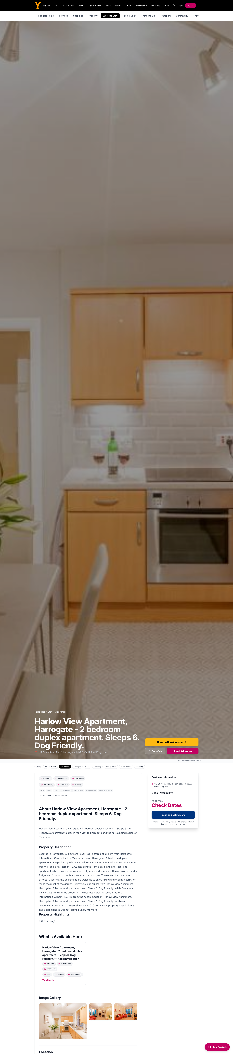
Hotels (53, 767)
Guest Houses (126, 767)
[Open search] (174, 5)
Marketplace (141, 5)
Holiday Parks (110, 767)
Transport (165, 15)
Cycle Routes (95, 5)
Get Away (155, 5)
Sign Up (190, 5)
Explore (46, 5)
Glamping (139, 767)
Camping (97, 767)
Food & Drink (69, 5)
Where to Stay (110, 15)
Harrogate (40, 711)
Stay (56, 5)
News (108, 5)
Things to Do (148, 15)
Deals (128, 5)
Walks (82, 5)
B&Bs (87, 767)
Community (182, 15)
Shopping (78, 15)
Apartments (65, 767)
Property (93, 15)
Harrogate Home (45, 15)
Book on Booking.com (170, 742)
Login (180, 5)
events (196, 15)
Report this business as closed (189, 761)
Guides (118, 5)
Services (63, 15)
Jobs (167, 5)
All (46, 767)
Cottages (77, 767)
